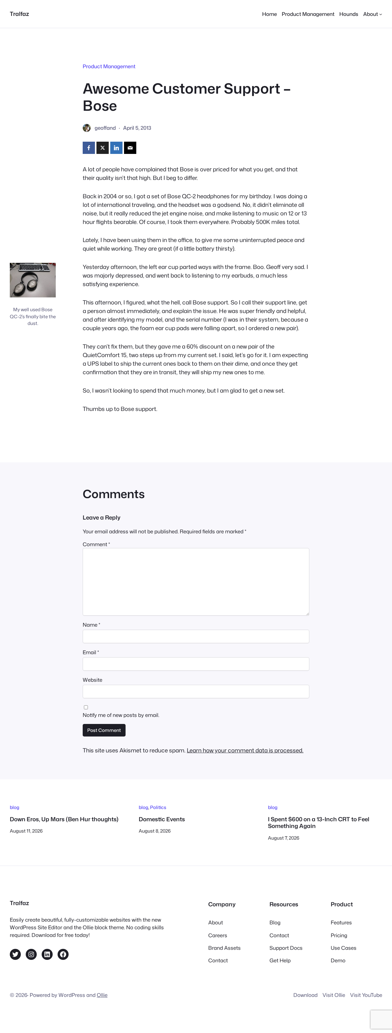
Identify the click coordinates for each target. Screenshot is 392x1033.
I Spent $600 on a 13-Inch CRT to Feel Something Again (318, 823)
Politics (158, 807)
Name (91, 624)
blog (14, 807)
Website (92, 679)
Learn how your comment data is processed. (245, 750)
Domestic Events (162, 819)
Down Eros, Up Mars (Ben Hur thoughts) (64, 819)
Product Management (109, 66)
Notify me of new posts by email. (121, 714)
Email (91, 652)
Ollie (102, 994)
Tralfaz (19, 14)
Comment (96, 544)
